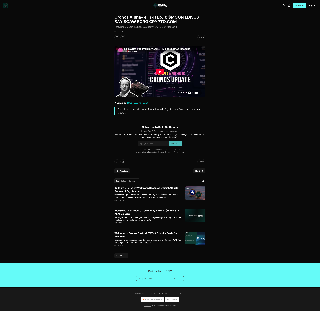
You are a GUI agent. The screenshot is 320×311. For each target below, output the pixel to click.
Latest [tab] (123, 181)
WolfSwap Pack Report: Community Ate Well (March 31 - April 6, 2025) (146, 212)
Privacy (160, 293)
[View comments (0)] (138, 226)
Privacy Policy (179, 152)
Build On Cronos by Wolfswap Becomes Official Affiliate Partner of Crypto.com (146, 190)
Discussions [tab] (133, 181)
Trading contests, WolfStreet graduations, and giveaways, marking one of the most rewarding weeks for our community (147, 218)
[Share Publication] (289, 5)
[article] (160, 196)
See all (119, 255)
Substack (147, 305)
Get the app (172, 299)
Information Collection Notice (159, 152)
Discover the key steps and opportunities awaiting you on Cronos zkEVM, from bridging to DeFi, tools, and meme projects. (148, 241)
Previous (124, 171)
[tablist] (127, 181)
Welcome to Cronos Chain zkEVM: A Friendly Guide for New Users (145, 235)
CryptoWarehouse (137, 103)
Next (197, 171)
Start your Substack (153, 299)
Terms (167, 293)
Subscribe (299, 5)
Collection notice (178, 293)
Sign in (312, 5)
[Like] (117, 37)
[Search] (283, 5)
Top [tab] (117, 181)
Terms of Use (172, 149)
